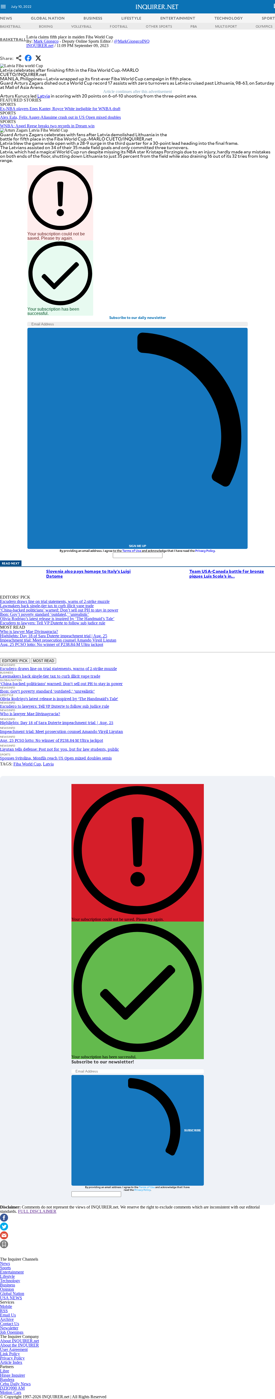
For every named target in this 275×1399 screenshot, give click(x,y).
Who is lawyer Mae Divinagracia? (29, 631)
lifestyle (131, 18)
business (93, 18)
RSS (4, 1310)
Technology (10, 1280)
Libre (4, 1371)
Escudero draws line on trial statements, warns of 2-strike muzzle (55, 601)
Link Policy (10, 1353)
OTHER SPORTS (159, 26)
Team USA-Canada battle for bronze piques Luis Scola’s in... (226, 573)
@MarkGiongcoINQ (132, 41)
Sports (5, 1267)
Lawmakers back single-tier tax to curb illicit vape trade (47, 605)
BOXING (46, 26)
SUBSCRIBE (192, 1130)
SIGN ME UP (137, 546)
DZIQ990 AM (12, 1388)
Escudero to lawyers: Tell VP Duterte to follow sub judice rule (52, 623)
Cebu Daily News (15, 1384)
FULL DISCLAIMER (37, 1211)
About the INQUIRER (19, 1345)
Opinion (7, 1289)
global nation (48, 18)
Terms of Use (131, 551)
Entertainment (12, 1272)
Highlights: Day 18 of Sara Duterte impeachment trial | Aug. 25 (53, 636)
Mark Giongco (46, 41)
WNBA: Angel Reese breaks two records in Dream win (47, 126)
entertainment (178, 18)
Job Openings (11, 1332)
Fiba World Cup (27, 764)
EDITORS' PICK (15, 661)
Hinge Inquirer (12, 1375)
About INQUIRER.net (19, 1341)
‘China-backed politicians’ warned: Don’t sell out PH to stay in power (59, 610)
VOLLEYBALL (81, 26)
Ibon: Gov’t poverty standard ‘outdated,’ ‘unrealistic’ (44, 614)
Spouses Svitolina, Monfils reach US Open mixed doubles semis (56, 758)
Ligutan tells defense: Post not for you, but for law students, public (59, 749)
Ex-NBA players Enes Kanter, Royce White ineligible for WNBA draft (60, 108)
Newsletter (9, 1328)
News (6, 18)
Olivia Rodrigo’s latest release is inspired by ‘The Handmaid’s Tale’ (57, 618)
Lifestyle (7, 1276)
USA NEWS (11, 1298)
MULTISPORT (226, 26)
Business (7, 1285)
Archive (7, 1319)
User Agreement (14, 1349)
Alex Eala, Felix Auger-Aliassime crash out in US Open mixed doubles (60, 117)
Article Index (11, 1362)
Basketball (13, 39)
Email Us (8, 1315)
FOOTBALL (119, 26)
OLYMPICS (264, 26)
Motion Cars (10, 1392)
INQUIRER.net (39, 45)
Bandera (7, 1379)
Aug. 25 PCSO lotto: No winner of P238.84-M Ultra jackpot (51, 644)
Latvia (43, 96)
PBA (193, 26)
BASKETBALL (10, 26)
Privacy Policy (205, 551)
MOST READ (43, 661)
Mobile (6, 1306)
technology (228, 18)
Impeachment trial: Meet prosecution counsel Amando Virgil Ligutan (58, 640)
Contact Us (9, 1323)
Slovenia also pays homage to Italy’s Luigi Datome (88, 573)
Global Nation (12, 1293)
